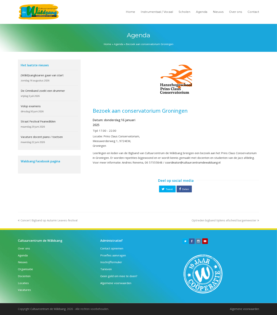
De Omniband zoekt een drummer (43, 91)
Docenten (24, 276)
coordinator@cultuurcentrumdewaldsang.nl (192, 162)
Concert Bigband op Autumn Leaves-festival (48, 220)
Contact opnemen (111, 248)
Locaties (23, 283)
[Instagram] (198, 241)
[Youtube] (205, 241)
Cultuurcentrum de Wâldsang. (48, 309)
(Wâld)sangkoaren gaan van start (42, 75)
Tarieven (106, 269)
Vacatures (24, 290)
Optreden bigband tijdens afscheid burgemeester (224, 220)
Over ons (24, 248)
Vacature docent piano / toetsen (42, 137)
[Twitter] (185, 241)
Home (107, 44)
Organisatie (25, 269)
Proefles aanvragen (113, 255)
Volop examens (31, 106)
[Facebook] (192, 241)
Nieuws (23, 262)
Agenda (118, 44)
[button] (167, 189)
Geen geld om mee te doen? (118, 276)
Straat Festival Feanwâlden (38, 121)
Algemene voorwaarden (115, 283)
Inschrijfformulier (111, 262)
